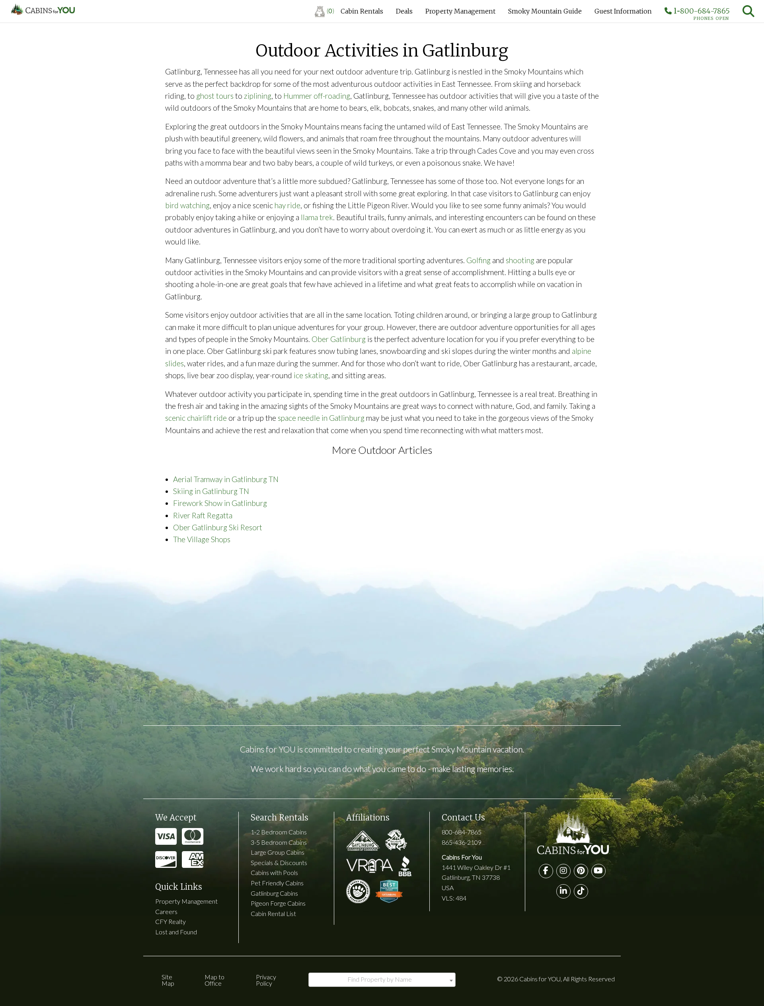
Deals (404, 11)
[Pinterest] (581, 871)
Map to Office (214, 980)
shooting (520, 260)
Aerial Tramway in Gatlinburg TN (226, 479)
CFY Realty (170, 921)
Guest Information (623, 11)
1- (701, 12)
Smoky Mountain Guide (545, 11)
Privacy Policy (266, 980)
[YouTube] (598, 871)
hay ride (287, 205)
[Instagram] (563, 871)
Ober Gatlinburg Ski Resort (217, 527)
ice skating (311, 375)
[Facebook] (546, 871)
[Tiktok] (581, 891)
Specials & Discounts (279, 862)
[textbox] (382, 979)
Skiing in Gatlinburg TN (211, 491)
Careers (166, 911)
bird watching (187, 205)
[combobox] (382, 980)
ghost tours (215, 95)
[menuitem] (324, 11)
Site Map (168, 980)
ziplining (257, 95)
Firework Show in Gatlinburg (220, 503)
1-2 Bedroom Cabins (279, 832)
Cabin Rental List (273, 913)
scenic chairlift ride (196, 417)
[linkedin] (563, 891)
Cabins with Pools (274, 872)
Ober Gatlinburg (339, 339)
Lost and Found (176, 932)
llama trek (317, 217)
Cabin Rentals (362, 11)
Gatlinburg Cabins (274, 893)
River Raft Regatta (202, 515)
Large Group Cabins (277, 852)
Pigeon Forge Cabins (278, 903)
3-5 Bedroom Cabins (279, 842)
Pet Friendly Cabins (277, 883)
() (330, 10)
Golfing (478, 260)
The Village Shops (201, 539)
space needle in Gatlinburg (321, 417)
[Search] (748, 11)
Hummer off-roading (316, 95)
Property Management (460, 11)
